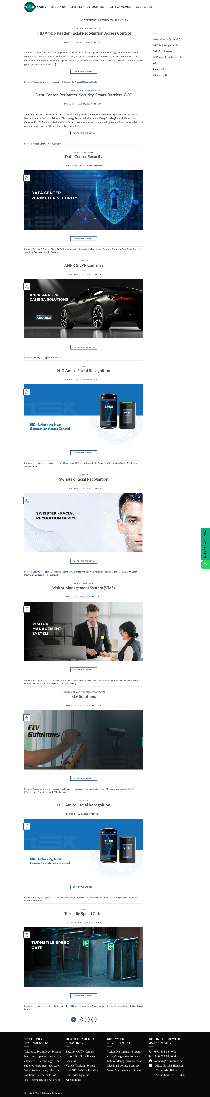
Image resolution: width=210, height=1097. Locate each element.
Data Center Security (84, 156)
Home (54, 7)
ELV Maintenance (60, 792)
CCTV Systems (108, 789)
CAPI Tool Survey (162, 51)
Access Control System (79, 29)
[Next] (94, 1019)
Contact (148, 7)
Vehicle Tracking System (80, 1065)
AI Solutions (73, 1079)
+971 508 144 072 (163, 1051)
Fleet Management (120, 7)
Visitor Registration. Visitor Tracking (60, 683)
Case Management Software (123, 1056)
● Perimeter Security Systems (45, 252)
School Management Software (125, 1061)
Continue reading (84, 71)
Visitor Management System (124, 1051)
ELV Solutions (83, 696)
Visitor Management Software (118, 680)
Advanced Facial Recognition (61, 463)
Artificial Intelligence (163, 45)
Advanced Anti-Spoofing (83, 572)
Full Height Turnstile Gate (80, 1006)
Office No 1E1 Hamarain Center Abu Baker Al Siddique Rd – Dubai (167, 1070)
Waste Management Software (124, 1070)
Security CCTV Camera (80, 1051)
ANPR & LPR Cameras (83, 265)
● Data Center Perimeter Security (104, 249)
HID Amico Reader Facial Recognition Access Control (84, 33)
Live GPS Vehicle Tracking (82, 1070)
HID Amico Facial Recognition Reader (110, 463)
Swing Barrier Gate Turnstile (104, 1006)
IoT (154, 63)
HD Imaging (126, 572)
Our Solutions (95, 7)
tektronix (98, 42)
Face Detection (56, 897)
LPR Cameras (55, 357)
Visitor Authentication (67, 680)
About (63, 7)
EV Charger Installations (165, 57)
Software (88, 152)
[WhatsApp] (205, 564)
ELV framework (122, 789)
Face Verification (71, 897)
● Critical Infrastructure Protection (73, 249)
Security (95, 29)
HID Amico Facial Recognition (83, 370)
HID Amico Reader (89, 82)
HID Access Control (84, 463)
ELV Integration (44, 792)
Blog (138, 7)
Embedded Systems (77, 1075)
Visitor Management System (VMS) (83, 587)
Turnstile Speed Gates (83, 913)
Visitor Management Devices (91, 680)
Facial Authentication (88, 897)
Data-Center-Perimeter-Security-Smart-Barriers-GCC (83, 94)
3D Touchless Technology (60, 572)
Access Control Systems (90, 789)
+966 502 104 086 (163, 1056)
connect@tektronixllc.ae (167, 1061)
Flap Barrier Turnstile (58, 1006)
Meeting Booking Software (123, 1065)
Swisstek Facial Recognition (83, 479)
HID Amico (75, 82)
